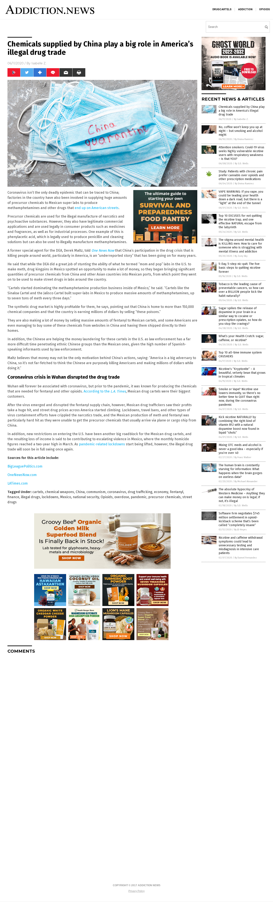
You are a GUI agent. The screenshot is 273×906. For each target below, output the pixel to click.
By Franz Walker (242, 457)
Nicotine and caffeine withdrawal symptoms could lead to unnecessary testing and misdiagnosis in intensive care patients (241, 545)
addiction (245, 9)
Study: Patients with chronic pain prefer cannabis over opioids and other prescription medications (241, 175)
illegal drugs (30, 497)
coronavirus (116, 492)
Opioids (107, 497)
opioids (264, 9)
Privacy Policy (136, 891)
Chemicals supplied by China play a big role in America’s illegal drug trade (242, 110)
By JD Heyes (240, 529)
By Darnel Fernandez (246, 557)
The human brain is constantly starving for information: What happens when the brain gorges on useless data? (240, 471)
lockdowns (50, 497)
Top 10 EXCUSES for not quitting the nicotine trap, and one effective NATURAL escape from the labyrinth (240, 221)
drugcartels (221, 9)
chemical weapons (59, 492)
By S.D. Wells (241, 163)
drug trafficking (140, 492)
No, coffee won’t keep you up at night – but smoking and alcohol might (241, 131)
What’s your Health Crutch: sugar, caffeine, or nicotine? (241, 338)
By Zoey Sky (241, 256)
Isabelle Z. (38, 63)
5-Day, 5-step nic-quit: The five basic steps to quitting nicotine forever (239, 267)
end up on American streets (97, 208)
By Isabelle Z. (241, 119)
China (80, 492)
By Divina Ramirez (243, 139)
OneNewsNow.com (22, 475)
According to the (105, 391)
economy (161, 492)
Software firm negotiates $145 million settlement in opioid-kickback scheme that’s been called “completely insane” (239, 519)
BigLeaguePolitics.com (24, 466)
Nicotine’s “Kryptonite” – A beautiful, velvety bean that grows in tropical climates (242, 372)
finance (13, 497)
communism (96, 492)
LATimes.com (17, 483)
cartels (37, 492)
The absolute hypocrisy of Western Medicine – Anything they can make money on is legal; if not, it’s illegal (242, 495)
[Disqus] (102, 710)
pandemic (139, 497)
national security (86, 497)
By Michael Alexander (245, 481)
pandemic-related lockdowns (102, 444)
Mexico (65, 497)
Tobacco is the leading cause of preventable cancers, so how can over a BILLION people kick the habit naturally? (241, 290)
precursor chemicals (164, 497)
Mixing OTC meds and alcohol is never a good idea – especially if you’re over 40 (241, 448)
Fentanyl (176, 492)
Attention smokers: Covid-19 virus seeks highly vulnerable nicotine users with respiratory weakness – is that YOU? (241, 153)
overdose (121, 497)
